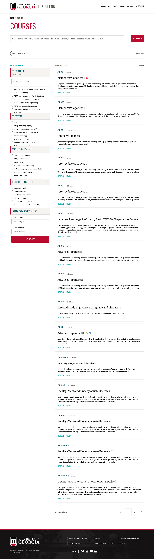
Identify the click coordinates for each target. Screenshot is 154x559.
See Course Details (64, 92)
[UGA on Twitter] (83, 551)
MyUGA (97, 538)
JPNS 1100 (61, 130)
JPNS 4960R (61, 385)
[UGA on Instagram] (87, 551)
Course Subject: (17, 217)
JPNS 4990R (61, 475)
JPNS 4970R (61, 415)
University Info (126, 6)
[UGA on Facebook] (79, 551)
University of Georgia (28, 541)
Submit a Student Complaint (78, 538)
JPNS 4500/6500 (63, 357)
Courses (115, 6)
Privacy (122, 543)
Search (139, 6)
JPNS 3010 (61, 246)
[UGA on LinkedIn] (95, 551)
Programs (105, 6)
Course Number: (17, 227)
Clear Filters (138, 53)
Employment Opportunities (103, 543)
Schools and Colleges (76, 543)
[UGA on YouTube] (92, 551)
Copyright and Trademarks (129, 538)
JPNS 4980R (61, 445)
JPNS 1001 (61, 72)
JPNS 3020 (61, 274)
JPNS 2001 (61, 158)
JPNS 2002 (61, 185)
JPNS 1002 (61, 102)
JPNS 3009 (61, 213)
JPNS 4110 (61, 327)
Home (12, 18)
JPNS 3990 (61, 301)
